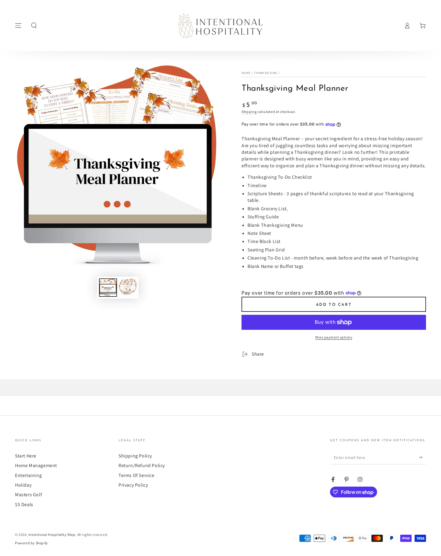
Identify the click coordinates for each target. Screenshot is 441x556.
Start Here (25, 456)
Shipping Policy (135, 456)
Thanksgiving (266, 73)
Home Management (36, 465)
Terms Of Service (136, 475)
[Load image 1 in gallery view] (108, 287)
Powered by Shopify (31, 543)
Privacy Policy (133, 485)
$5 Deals (24, 504)
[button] (34, 25)
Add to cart (334, 305)
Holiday (23, 485)
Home (246, 73)
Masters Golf (28, 494)
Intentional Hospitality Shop (52, 534)
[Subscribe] (422, 457)
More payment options (333, 337)
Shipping (249, 111)
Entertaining (28, 475)
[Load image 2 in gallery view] (128, 287)
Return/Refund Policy (141, 465)
